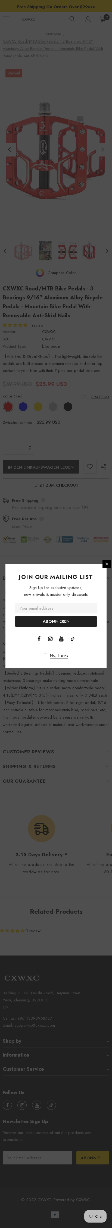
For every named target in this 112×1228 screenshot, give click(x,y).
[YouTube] (61, 638)
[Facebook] (39, 638)
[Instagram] (50, 638)
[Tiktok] (73, 638)
